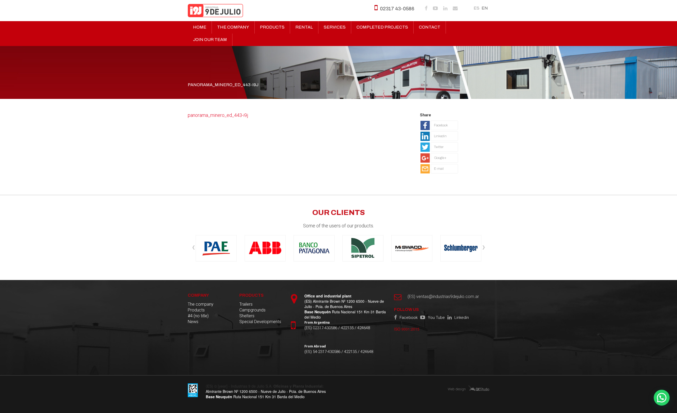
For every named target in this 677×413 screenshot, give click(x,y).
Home (199, 27)
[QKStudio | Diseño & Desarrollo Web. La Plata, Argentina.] (478, 388)
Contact (429, 27)
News (193, 321)
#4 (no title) (198, 315)
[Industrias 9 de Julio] (215, 10)
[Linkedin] (439, 141)
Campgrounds (252, 310)
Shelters (246, 315)
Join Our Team (210, 39)
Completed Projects (382, 27)
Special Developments (260, 321)
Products (272, 27)
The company (233, 27)
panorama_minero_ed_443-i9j (218, 115)
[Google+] (439, 162)
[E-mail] (439, 173)
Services (335, 27)
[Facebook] (439, 130)
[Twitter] (439, 151)
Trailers (246, 304)
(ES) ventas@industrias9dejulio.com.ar (443, 297)
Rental (304, 27)
